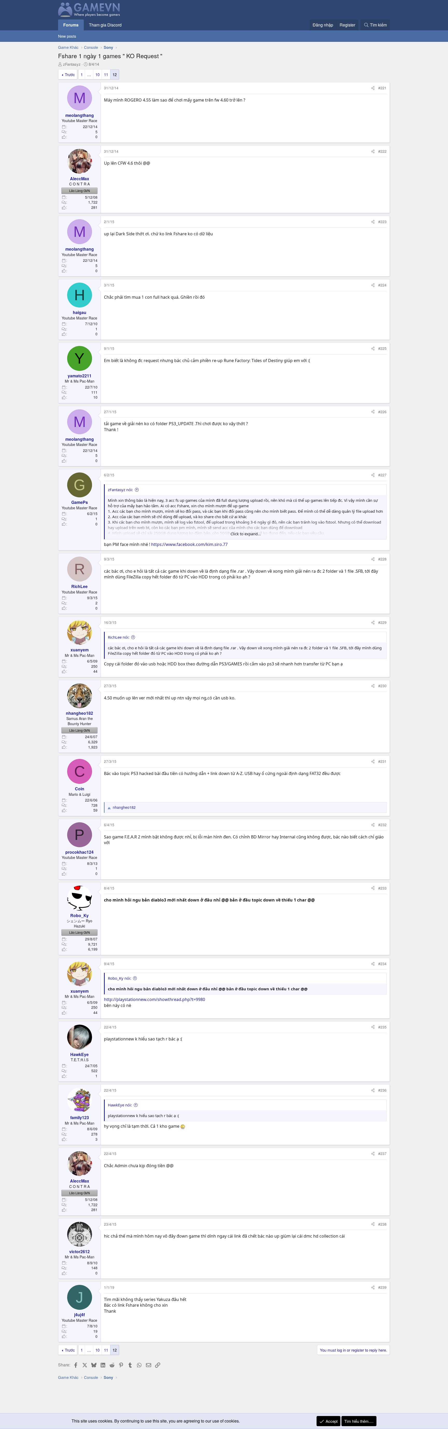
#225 (382, 348)
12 (115, 74)
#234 (382, 963)
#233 (382, 888)
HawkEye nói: (120, 1104)
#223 (382, 221)
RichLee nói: (118, 637)
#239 (382, 1287)
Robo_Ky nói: (119, 978)
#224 (382, 285)
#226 (382, 411)
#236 (382, 1090)
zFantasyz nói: (120, 489)
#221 (382, 87)
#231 (382, 761)
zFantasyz (72, 64)
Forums (71, 25)
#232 (382, 824)
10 (97, 74)
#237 (382, 1153)
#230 (382, 685)
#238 (382, 1224)
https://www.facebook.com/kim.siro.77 (189, 544)
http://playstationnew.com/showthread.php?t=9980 (154, 999)
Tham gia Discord (105, 25)
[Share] (372, 88)
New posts (67, 36)
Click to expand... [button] (245, 533)
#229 (382, 622)
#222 (382, 151)
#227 (382, 474)
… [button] (89, 74)
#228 (382, 559)
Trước (70, 74)
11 (106, 74)
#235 (382, 1027)
